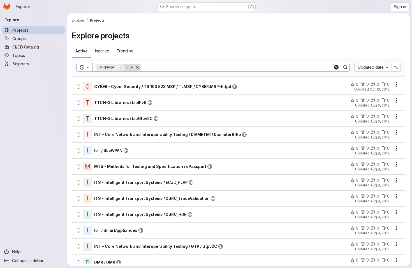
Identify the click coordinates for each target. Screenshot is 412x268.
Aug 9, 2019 (380, 137)
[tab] (81, 51)
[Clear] (336, 67)
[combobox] (373, 67)
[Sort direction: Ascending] (396, 67)
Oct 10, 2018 (380, 89)
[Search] (345, 67)
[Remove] (137, 67)
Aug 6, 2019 (380, 105)
